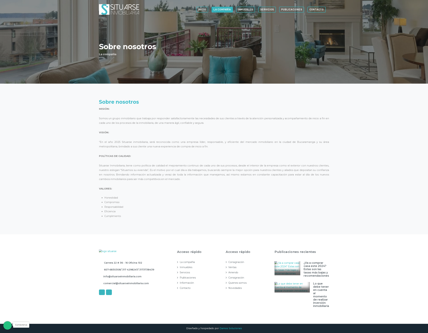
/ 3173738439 (146, 269)
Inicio (202, 9)
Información (187, 282)
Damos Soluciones (231, 328)
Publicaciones (291, 9)
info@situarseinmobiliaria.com (122, 276)
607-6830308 (112, 269)
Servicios (267, 9)
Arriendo (233, 272)
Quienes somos (237, 282)
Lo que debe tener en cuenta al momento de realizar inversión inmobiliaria (321, 295)
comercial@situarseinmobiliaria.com (126, 283)
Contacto (316, 9)
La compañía (222, 9)
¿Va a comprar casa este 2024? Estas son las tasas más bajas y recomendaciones (316, 269)
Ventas (232, 267)
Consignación (236, 262)
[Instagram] (109, 292)
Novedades (235, 288)
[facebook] (102, 292)
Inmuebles (245, 9)
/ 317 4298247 (129, 269)
